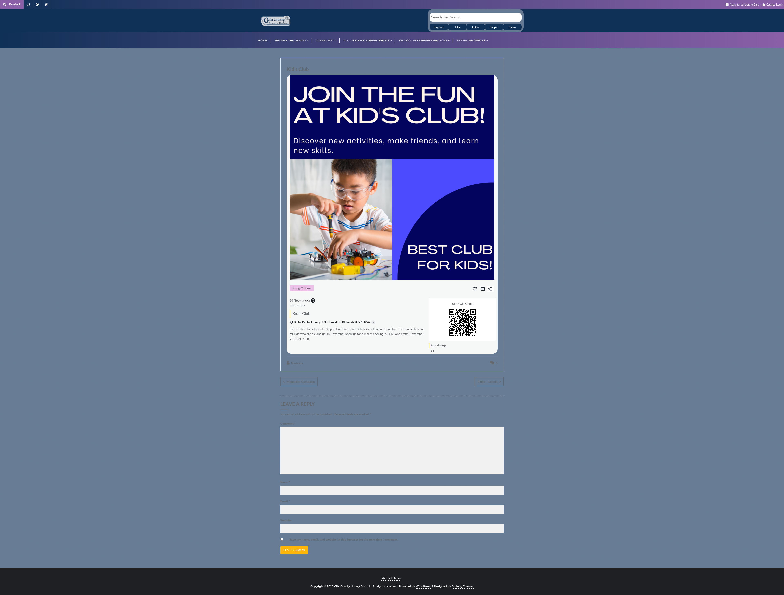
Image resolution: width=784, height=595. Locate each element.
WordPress (423, 586)
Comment (287, 423)
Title (457, 27)
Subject (494, 27)
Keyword (439, 27)
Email (285, 501)
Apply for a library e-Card (744, 4)
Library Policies (391, 578)
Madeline (296, 363)
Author (476, 27)
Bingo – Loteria (487, 381)
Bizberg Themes (463, 586)
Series (512, 27)
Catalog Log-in (774, 4)
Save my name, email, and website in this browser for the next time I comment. (343, 539)
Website (286, 520)
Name (285, 482)
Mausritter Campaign (301, 381)
